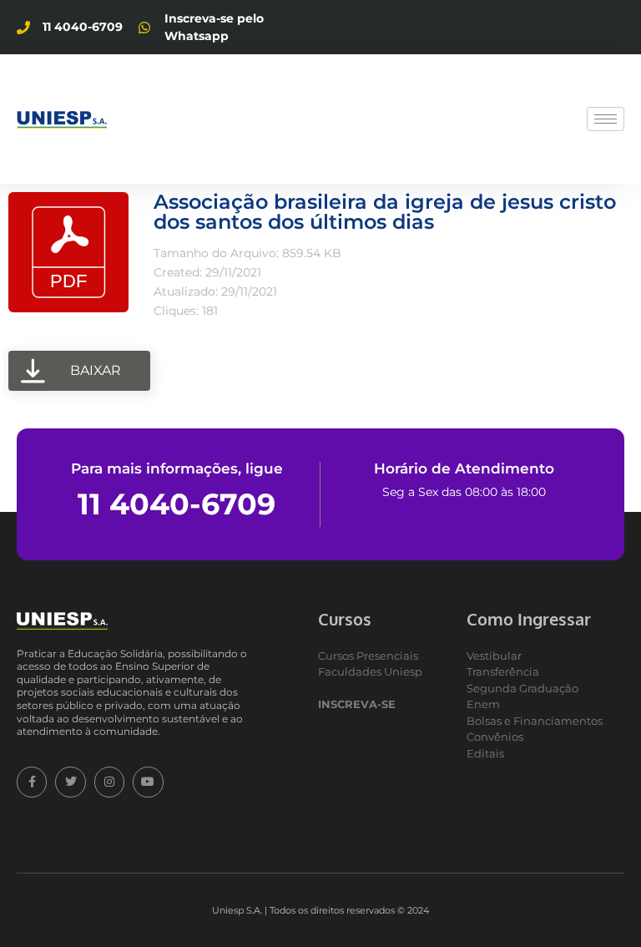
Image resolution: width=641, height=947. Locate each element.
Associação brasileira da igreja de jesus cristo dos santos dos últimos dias (385, 212)
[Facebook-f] (32, 782)
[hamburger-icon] (605, 119)
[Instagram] (109, 782)
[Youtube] (148, 782)
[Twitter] (70, 782)
